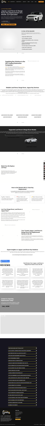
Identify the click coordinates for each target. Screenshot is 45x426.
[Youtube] (17, 419)
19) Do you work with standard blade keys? (16, 392)
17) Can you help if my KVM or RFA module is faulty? (17, 387)
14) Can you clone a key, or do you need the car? (16, 380)
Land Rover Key (12, 1)
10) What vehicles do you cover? (14, 370)
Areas (32, 1)
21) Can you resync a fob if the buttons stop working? (18, 397)
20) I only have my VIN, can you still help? (15, 395)
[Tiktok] (18, 419)
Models (29, 1)
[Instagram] (19, 419)
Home (9, 1)
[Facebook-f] (16, 419)
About (35, 1)
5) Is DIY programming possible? (14, 358)
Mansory (6, 67)
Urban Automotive (21, 66)
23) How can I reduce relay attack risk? (15, 402)
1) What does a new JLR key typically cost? (15, 348)
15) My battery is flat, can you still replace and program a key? (20, 382)
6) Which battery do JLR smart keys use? (15, 360)
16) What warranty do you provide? (14, 385)
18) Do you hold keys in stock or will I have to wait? (17, 390)
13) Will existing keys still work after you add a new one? (18, 377)
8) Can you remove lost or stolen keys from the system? (18, 365)
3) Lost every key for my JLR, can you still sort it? (17, 353)
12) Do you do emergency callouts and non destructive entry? (19, 375)
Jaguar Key (24, 1)
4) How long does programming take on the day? (17, 355)
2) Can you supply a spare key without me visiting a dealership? (19, 350)
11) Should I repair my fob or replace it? (15, 372)
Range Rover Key (18, 1)
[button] (0, 49)
